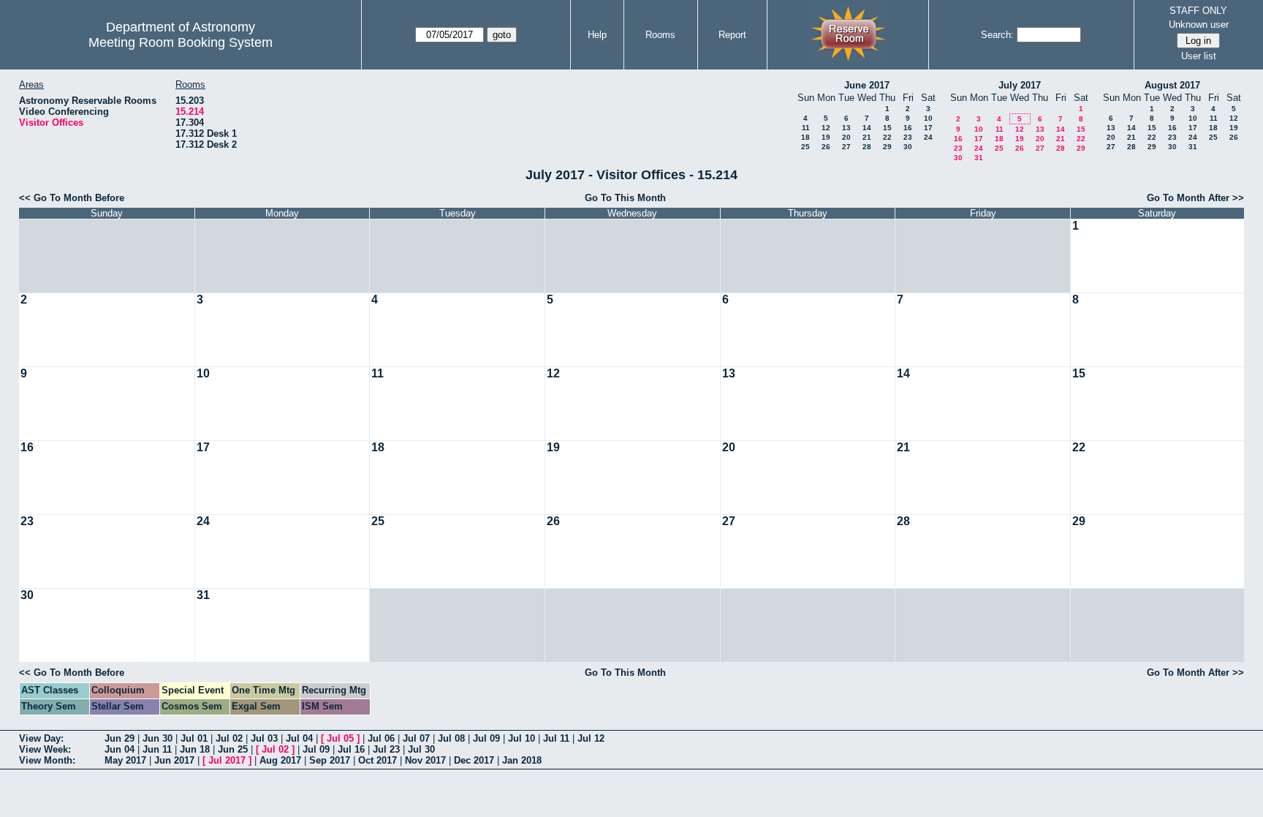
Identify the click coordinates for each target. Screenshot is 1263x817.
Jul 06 (381, 738)
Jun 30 (157, 738)
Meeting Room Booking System (180, 42)
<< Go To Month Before (71, 197)
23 (907, 137)
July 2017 (1019, 85)
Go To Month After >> (1195, 197)
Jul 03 (264, 738)
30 (907, 147)
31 (978, 158)
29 (887, 147)
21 (866, 137)
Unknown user (1199, 24)
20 (846, 137)
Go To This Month (625, 197)
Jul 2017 (227, 760)
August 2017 (1172, 85)
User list (1198, 55)
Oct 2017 (377, 760)
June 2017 (867, 85)
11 (806, 128)
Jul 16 (351, 749)
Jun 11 (157, 749)
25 (805, 147)
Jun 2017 (174, 760)
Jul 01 (194, 738)
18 (805, 137)
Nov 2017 (425, 760)
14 (866, 128)
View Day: (41, 738)
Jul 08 (451, 738)
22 (887, 137)
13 (846, 128)
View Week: (45, 749)
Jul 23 (386, 749)
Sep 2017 (329, 760)
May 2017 (125, 760)
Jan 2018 (522, 760)
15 (887, 128)
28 (866, 147)
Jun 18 (195, 749)
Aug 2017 (280, 760)
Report (732, 34)
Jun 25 (233, 749)
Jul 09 (486, 738)
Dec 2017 (474, 760)
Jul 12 (590, 738)
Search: (997, 34)
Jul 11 (556, 738)
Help (597, 34)
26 (826, 147)
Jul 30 (421, 749)
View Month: (47, 760)
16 (907, 128)
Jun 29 (119, 738)
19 (826, 137)
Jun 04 (119, 749)
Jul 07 (416, 738)
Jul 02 (229, 738)
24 (928, 137)
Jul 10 (521, 738)
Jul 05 (340, 738)
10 (928, 118)
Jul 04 (299, 738)
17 (928, 128)
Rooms (660, 34)
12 (826, 128)
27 (846, 147)
